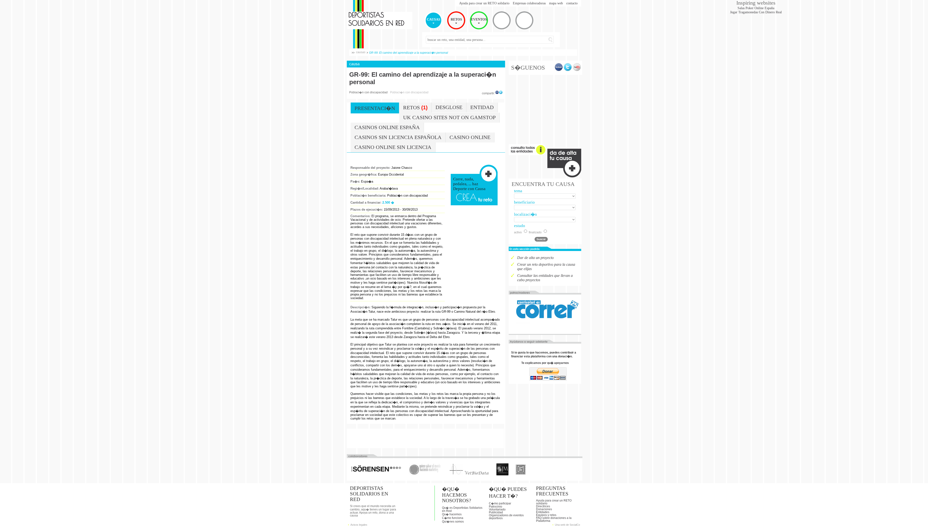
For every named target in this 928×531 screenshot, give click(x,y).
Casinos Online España (387, 127)
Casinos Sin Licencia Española (398, 137)
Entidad (482, 107)
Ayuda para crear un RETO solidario (484, 3)
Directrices (543, 506)
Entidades (542, 512)
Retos (415, 108)
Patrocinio (495, 506)
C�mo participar (500, 503)
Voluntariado (497, 509)
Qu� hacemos (452, 514)
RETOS (456, 19)
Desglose (448, 107)
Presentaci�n (375, 108)
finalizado (535, 232)
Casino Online (470, 137)
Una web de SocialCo (567, 524)
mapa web (556, 3)
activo (518, 232)
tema (518, 191)
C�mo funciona (452, 517)
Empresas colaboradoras (529, 3)
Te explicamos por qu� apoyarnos (545, 363)
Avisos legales (358, 524)
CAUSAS (433, 19)
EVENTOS (479, 19)
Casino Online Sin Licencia (393, 147)
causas (360, 52)
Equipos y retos (546, 515)
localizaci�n (525, 214)
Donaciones (544, 509)
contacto (572, 3)
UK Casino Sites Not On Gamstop (449, 117)
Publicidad (496, 512)
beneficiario (524, 202)
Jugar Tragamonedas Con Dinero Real (756, 12)
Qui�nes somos (453, 521)
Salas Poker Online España (756, 8)
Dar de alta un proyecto (535, 258)
